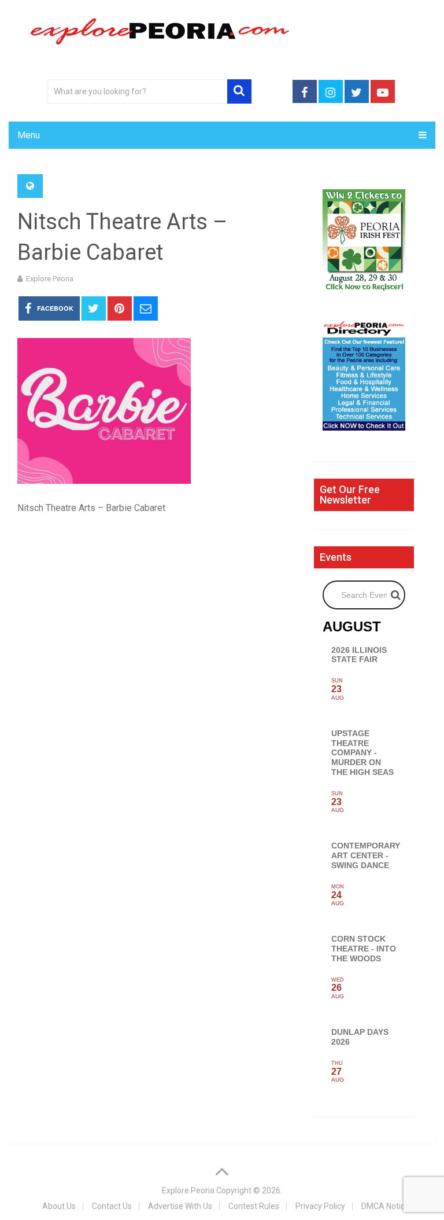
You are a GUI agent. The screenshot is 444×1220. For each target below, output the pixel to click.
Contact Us (112, 1206)
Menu (28, 135)
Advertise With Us (180, 1206)
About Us (59, 1206)
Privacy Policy (320, 1206)
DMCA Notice (385, 1206)
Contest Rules (253, 1206)
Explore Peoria (49, 278)
